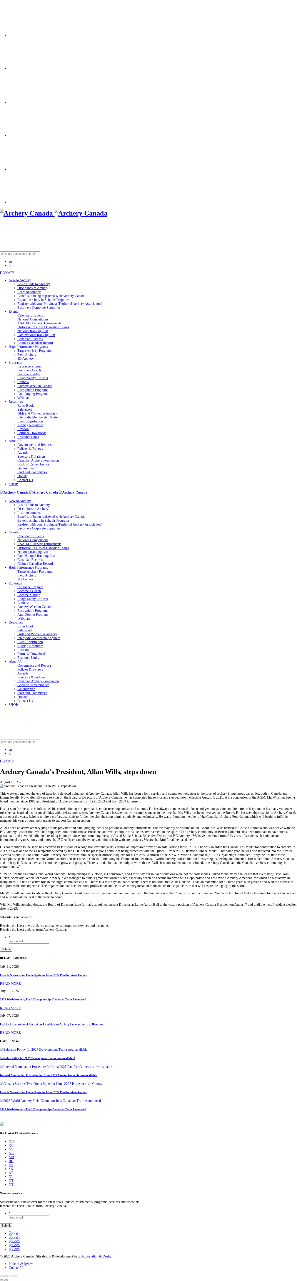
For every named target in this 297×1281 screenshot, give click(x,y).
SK (11, 1169)
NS (11, 1149)
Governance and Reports (34, 445)
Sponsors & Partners (31, 456)
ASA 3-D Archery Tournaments (39, 323)
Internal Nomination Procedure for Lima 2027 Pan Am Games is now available (48, 1075)
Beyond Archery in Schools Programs (43, 300)
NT (11, 1180)
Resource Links (28, 437)
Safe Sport (24, 409)
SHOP (13, 484)
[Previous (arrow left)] (1, 1280)
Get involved (26, 468)
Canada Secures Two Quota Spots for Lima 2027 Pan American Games (43, 975)
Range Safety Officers (32, 378)
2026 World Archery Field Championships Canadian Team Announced (43, 999)
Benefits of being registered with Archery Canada (51, 296)
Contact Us (25, 480)
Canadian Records (30, 339)
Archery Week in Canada (34, 386)
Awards (22, 452)
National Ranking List (32, 331)
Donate (22, 476)
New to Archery (20, 280)
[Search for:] (53, 253)
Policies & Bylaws (30, 448)
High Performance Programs (28, 347)
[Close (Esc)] (1, 1276)
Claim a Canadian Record (35, 343)
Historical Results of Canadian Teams (43, 327)
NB (11, 1153)
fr (10, 265)
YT (11, 1184)
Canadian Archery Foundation (38, 460)
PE (11, 1165)
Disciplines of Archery (32, 288)
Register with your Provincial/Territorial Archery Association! (59, 303)
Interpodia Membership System (38, 417)
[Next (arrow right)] (6, 1280)
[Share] (6, 1276)
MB (11, 1157)
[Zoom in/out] (15, 1276)
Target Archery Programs (34, 350)
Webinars (23, 397)
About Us (15, 441)
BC (11, 1161)
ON (11, 1141)
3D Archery (25, 358)
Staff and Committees (32, 472)
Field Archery (26, 354)
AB (11, 1173)
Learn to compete (29, 292)
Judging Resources (30, 425)
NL (11, 1176)
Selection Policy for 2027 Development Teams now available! (37, 1058)
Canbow (23, 382)
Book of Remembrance (33, 464)
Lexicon (23, 429)
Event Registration (30, 421)
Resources (16, 401)
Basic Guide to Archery (33, 284)
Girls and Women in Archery (37, 413)
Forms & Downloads (31, 433)
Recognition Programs (32, 390)
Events (13, 311)
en (10, 261)
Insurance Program (30, 366)
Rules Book (25, 405)
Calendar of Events (30, 315)
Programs (15, 362)
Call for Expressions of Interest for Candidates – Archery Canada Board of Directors (51, 1024)
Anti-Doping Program (32, 394)
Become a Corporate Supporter (38, 307)
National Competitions (32, 319)
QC (11, 1145)
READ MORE (10, 983)
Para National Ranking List (36, 335)
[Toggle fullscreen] (10, 1276)
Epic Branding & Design (95, 1256)
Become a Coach (29, 370)
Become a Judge (28, 374)
